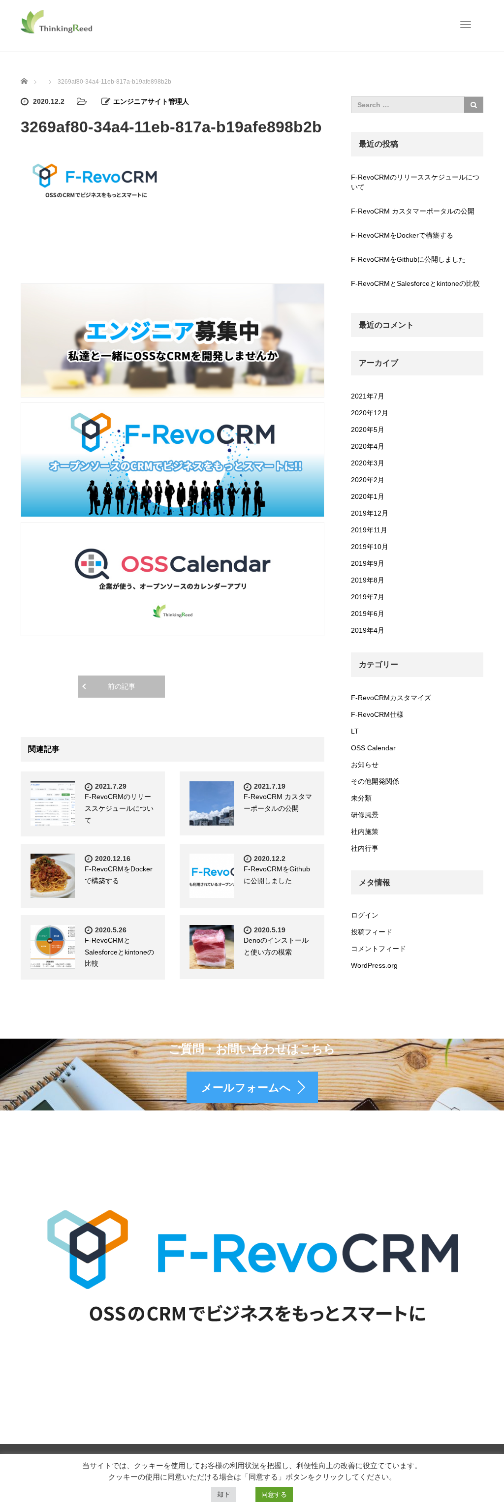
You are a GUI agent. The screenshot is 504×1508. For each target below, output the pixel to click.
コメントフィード (378, 949)
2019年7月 (367, 597)
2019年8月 (367, 580)
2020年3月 (367, 463)
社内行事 (364, 848)
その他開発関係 (375, 781)
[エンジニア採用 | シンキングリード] (57, 21)
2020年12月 (369, 413)
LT (355, 731)
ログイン (364, 915)
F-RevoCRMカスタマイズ (391, 698)
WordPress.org (374, 965)
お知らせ (364, 765)
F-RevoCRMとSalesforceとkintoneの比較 (119, 952)
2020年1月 (367, 496)
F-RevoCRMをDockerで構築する (402, 235)
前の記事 (121, 686)
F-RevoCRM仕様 (377, 714)
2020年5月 (367, 429)
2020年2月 (367, 480)
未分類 (361, 798)
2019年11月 (369, 530)
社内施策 (364, 831)
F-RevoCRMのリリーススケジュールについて (119, 808)
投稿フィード (371, 932)
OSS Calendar (373, 748)
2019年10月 (369, 547)
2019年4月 (367, 630)
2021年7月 (367, 396)
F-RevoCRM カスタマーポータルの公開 (412, 211)
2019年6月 (367, 613)
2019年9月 (367, 563)
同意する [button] (274, 1494)
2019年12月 (369, 513)
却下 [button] (223, 1494)
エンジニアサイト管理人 (151, 101)
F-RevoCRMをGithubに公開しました (408, 259)
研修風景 (364, 815)
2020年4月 (367, 446)
